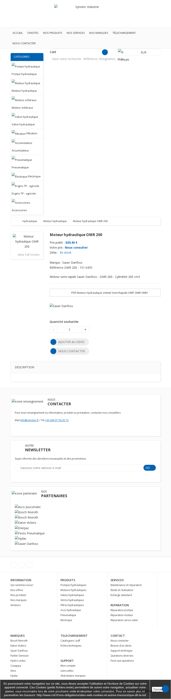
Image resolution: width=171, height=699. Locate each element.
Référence (56, 267)
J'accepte (159, 689)
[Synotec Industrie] (85, 13)
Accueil (18, 33)
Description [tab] (24, 367)
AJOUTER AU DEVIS (71, 342)
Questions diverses (122, 655)
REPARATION (120, 605)
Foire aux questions (122, 660)
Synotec (33, 33)
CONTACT (118, 636)
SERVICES (117, 580)
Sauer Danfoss (19, 650)
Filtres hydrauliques (72, 605)
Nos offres (16, 590)
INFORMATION (20, 580)
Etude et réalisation (122, 590)
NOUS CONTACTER (71, 351)
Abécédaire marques (73, 675)
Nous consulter (76, 247)
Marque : (56, 262)
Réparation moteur (122, 615)
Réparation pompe (122, 610)
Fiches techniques (70, 645)
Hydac (14, 675)
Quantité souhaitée (64, 322)
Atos (13, 670)
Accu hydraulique (70, 610)
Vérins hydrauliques (72, 600)
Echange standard (121, 595)
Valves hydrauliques (72, 595)
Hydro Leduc (18, 660)
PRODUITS (67, 580)
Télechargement (124, 33)
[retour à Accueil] (18, 221)
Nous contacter (24, 43)
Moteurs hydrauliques (73, 590)
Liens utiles (66, 670)
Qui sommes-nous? (21, 585)
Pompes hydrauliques (73, 585)
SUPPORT (67, 661)
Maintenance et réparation (126, 585)
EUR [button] (144, 52)
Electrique (66, 620)
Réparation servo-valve (124, 620)
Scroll (165, 688)
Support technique (121, 650)
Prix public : (57, 242)
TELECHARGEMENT (74, 636)
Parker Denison (19, 655)
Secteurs (15, 605)
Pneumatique (68, 615)
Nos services (76, 33)
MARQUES (17, 636)
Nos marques (98, 33)
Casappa (15, 665)
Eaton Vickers (18, 645)
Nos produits (52, 33)
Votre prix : (57, 247)
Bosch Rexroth (19, 640)
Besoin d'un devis (121, 645)
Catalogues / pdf (70, 640)
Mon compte (67, 665)
